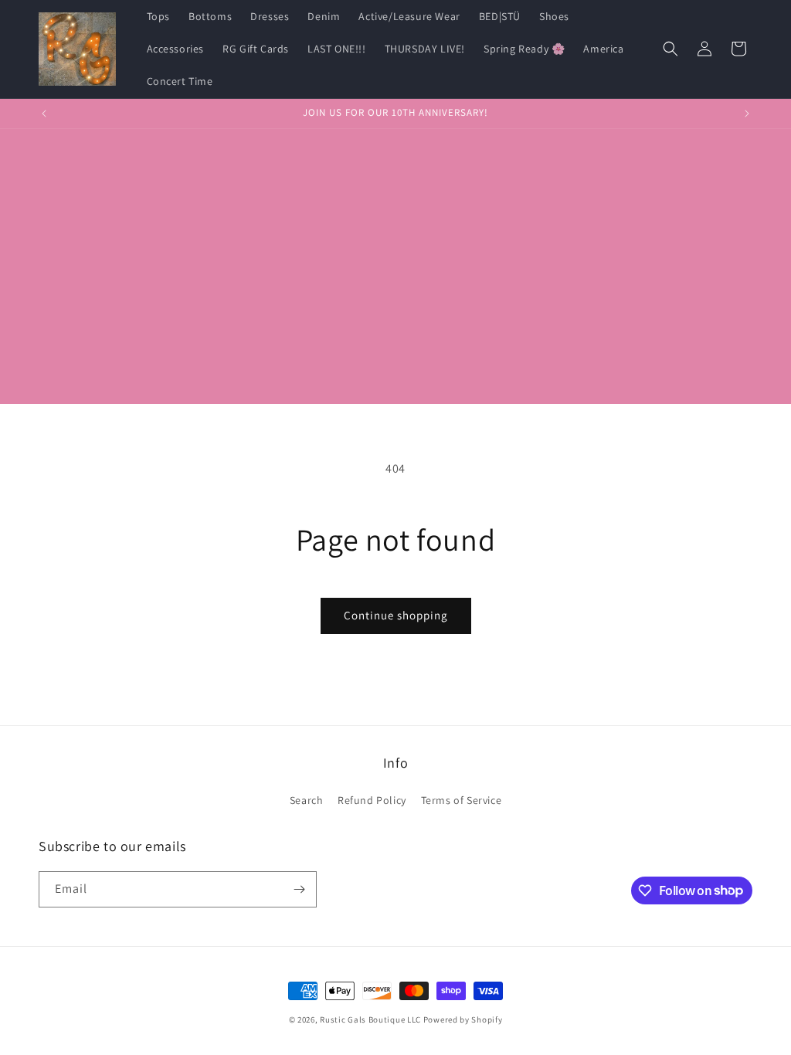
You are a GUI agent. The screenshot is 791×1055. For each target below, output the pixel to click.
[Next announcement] (747, 113)
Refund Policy (372, 800)
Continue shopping (396, 615)
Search (307, 800)
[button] (670, 49)
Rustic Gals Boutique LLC (371, 1019)
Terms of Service (461, 800)
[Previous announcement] (44, 113)
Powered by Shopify (463, 1019)
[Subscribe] (299, 889)
